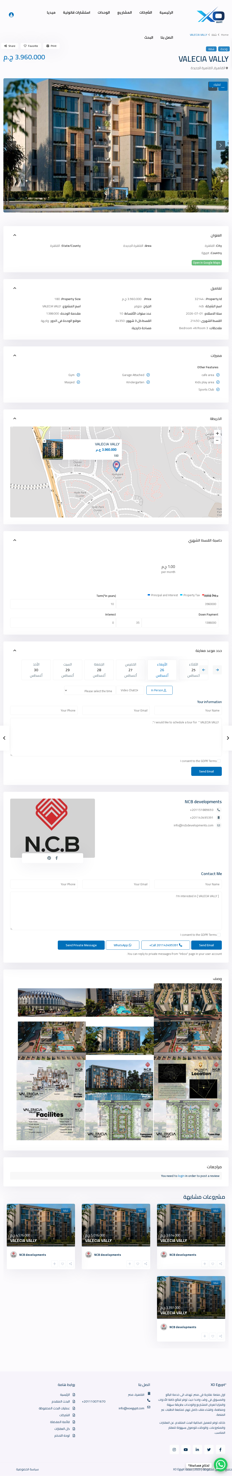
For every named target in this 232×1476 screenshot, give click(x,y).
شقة (214, 34)
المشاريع (124, 12)
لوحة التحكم (62, 1435)
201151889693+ (201, 810)
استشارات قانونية (76, 12)
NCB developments (203, 801)
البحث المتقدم (61, 1401)
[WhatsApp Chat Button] (220, 1464)
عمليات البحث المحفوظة (54, 1408)
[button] (11, 145)
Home (225, 34)
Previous (203, 669)
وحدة (223, 49)
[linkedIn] (197, 1449)
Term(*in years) (106, 595)
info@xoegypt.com (131, 1408)
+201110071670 (93, 1401)
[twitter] (209, 1449)
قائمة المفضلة (60, 1422)
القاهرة (219, 68)
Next (217, 669)
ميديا (51, 12)
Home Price (211, 595)
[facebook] (220, 1449)
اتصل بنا (167, 37)
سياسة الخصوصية (27, 1469)
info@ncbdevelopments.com (193, 825)
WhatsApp (121, 945)
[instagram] (174, 1449)
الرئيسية (166, 12)
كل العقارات (62, 1429)
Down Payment (208, 614)
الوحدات (104, 12)
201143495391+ (201, 817)
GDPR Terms (209, 761)
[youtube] (186, 1449)
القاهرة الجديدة (202, 68)
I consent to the (198, 761)
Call (164, 945)
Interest (110, 614)
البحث (148, 37)
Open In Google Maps (206, 262)
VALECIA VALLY (107, 444)
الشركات (145, 12)
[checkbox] (219, 761)
